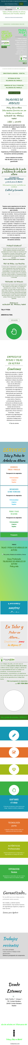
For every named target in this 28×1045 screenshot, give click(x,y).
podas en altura (18, 159)
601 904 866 (8, 9)
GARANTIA (14, 339)
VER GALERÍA (14, 320)
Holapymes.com (15, 1043)
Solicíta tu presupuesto (14, 93)
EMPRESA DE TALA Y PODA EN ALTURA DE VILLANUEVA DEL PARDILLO (13, 17)
